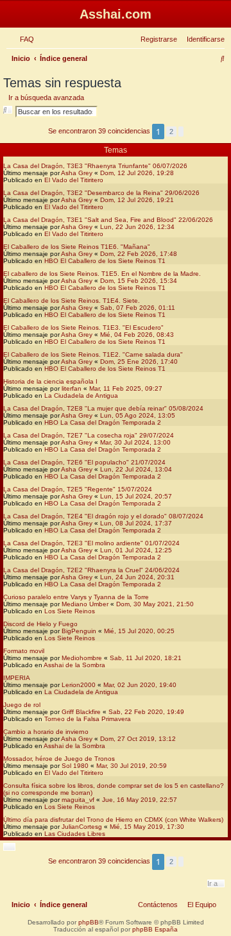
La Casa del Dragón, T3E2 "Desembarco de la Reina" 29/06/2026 (101, 192)
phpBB (88, 922)
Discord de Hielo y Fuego (40, 623)
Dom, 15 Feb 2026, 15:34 (138, 280)
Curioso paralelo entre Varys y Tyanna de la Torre (76, 596)
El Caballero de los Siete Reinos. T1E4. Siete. (71, 300)
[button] (181, 131)
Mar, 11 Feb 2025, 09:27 (125, 388)
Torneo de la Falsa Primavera (87, 718)
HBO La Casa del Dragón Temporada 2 (102, 422)
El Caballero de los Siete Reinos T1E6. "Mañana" (76, 246)
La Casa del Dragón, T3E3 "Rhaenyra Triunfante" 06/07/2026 (95, 165)
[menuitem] (24, 39)
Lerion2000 (79, 684)
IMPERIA (16, 677)
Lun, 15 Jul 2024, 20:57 (136, 496)
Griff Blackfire (81, 711)
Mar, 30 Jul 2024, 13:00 (135, 442)
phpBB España (155, 929)
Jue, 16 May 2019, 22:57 (139, 799)
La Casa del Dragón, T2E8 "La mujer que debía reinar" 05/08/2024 (103, 408)
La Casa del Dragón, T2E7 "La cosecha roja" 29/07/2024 (88, 435)
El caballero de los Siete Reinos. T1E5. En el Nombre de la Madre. (102, 273)
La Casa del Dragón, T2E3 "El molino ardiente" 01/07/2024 (91, 543)
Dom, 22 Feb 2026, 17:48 (138, 253)
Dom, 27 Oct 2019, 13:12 (138, 738)
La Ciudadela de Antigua (81, 395)
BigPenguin (79, 630)
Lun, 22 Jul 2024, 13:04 (136, 469)
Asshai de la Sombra (74, 664)
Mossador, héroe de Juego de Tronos (59, 758)
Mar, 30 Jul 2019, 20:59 (131, 765)
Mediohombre (82, 657)
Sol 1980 (75, 765)
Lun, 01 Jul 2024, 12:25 (136, 550)
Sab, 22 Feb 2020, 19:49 (146, 711)
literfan (71, 388)
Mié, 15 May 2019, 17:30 (147, 826)
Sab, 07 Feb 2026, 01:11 (137, 307)
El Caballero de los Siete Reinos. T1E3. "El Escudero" (83, 327)
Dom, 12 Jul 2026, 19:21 (137, 199)
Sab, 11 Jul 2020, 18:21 (146, 657)
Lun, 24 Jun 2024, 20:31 (137, 577)
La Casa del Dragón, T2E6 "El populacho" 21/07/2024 (84, 462)
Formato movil (23, 650)
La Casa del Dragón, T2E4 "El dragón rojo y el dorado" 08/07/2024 (103, 516)
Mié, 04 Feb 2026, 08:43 (137, 334)
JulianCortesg (82, 826)
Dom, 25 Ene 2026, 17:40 (139, 361)
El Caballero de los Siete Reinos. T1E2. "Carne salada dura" (93, 354)
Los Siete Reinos (69, 611)
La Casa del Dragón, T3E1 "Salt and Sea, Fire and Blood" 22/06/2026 (108, 219)
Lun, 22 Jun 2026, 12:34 (137, 226)
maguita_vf (78, 799)
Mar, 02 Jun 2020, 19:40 (139, 684)
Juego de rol (21, 704)
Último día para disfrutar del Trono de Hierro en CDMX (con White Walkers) (113, 819)
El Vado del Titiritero (73, 179)
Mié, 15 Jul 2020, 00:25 (139, 630)
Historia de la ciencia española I (50, 381)
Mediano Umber (85, 604)
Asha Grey (76, 172)
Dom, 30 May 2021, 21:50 (155, 604)
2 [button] (171, 131)
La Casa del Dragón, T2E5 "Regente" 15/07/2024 (77, 489)
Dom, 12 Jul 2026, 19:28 (137, 172)
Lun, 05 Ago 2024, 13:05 (137, 415)
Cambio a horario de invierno (46, 731)
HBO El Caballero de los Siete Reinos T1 (105, 260)
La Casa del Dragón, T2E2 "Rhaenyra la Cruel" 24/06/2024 (91, 570)
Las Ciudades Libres (74, 833)
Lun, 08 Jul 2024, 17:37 (136, 523)
